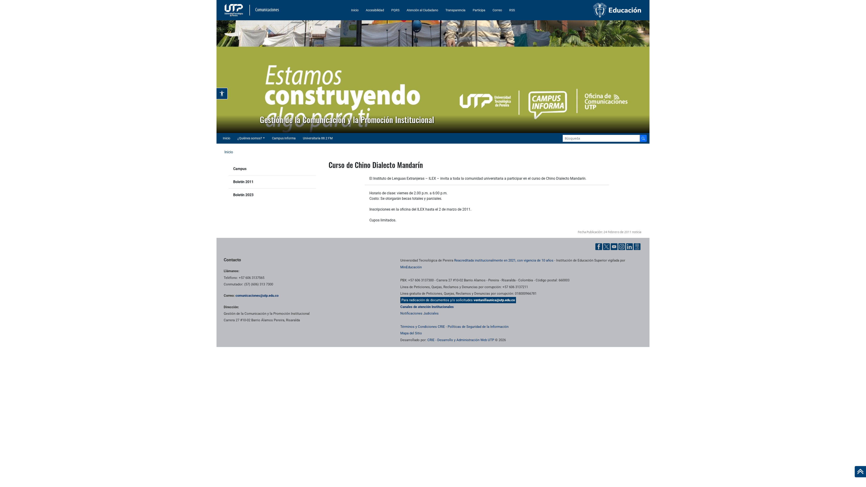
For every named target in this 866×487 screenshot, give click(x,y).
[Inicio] (860, 471)
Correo (497, 10)
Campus (239, 169)
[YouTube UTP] (614, 246)
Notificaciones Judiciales (419, 313)
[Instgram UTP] (621, 246)
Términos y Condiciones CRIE (422, 327)
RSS (512, 10)
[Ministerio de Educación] (593, 10)
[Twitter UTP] (606, 246)
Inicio (355, 10)
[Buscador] (643, 138)
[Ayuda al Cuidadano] (637, 246)
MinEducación (411, 267)
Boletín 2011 (243, 182)
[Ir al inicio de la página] (860, 471)
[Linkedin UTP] (629, 246)
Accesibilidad (375, 10)
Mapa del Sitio (411, 333)
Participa (479, 10)
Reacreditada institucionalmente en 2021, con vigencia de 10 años (503, 260)
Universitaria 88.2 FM (318, 138)
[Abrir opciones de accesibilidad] (222, 93)
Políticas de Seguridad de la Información (478, 327)
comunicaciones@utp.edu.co (257, 296)
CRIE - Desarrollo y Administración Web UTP (460, 340)
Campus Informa (284, 138)
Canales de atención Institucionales (427, 307)
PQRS (395, 10)
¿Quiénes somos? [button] (249, 138)
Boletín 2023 (243, 195)
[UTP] (234, 10)
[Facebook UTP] (598, 246)
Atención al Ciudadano (422, 10)
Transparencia (455, 10)
